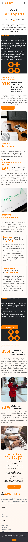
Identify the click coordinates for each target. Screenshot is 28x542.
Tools (2, 514)
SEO (23, 19)
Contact (3, 512)
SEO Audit (3, 523)
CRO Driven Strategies (6, 532)
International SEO (5, 527)
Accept (14, 540)
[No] (26, 537)
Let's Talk (7, 107)
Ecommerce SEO (5, 525)
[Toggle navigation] (24, 3)
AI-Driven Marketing (6, 529)
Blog (2, 509)
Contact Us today (9, 327)
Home (5, 19)
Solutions (11, 19)
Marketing (17, 19)
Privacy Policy (4, 516)
